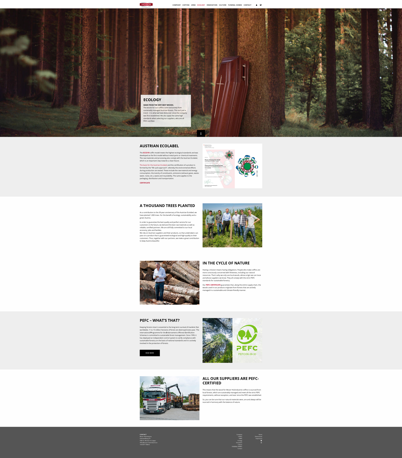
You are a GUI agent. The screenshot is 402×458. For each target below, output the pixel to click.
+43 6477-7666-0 (145, 444)
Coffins (185, 5)
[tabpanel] (201, 72)
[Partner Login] (256, 5)
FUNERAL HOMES (235, 5)
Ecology (201, 5)
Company (177, 5)
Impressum (259, 438)
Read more (150, 353)
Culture (222, 5)
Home (260, 434)
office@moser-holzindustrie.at (148, 442)
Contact (247, 5)
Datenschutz (258, 436)
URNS (193, 5)
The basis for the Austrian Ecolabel (153, 165)
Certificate (145, 183)
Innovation (212, 5)
